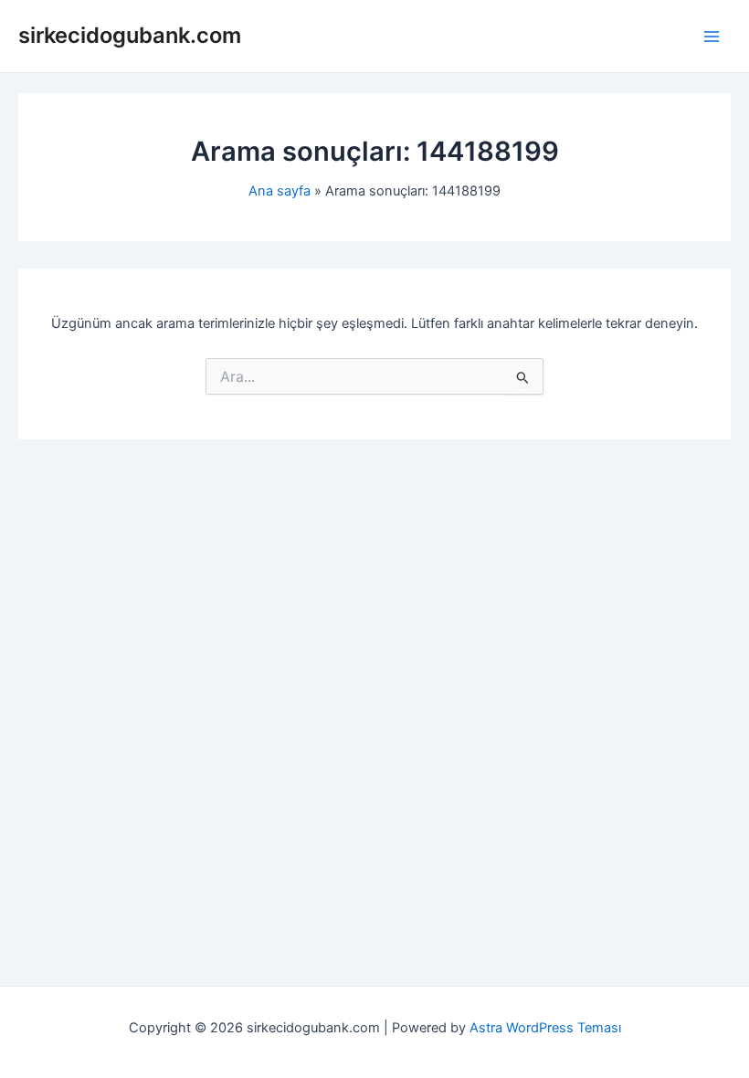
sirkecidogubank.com (129, 35)
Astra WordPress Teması (545, 1028)
